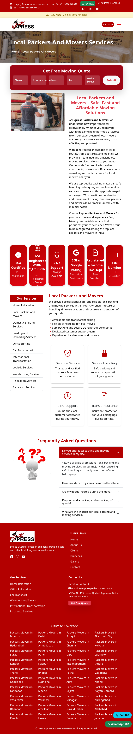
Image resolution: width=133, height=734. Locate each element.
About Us (76, 545)
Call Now (108, 24)
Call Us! (124, 713)
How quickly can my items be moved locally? (89, 483)
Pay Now (89, 3)
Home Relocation (23, 305)
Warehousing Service (26, 374)
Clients (74, 550)
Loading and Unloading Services (24, 335)
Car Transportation (24, 350)
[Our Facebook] (11, 556)
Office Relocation (20, 589)
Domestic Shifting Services (24, 324)
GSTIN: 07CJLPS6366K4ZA (26, 7)
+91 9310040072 (68, 4)
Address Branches (110, 2)
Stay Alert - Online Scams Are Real (68, 14)
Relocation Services (24, 381)
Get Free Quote (79, 603)
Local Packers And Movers (24, 314)
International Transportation (22, 359)
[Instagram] (90, 9)
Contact (75, 567)
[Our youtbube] (23, 556)
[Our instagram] (17, 556)
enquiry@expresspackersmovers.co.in (34, 4)
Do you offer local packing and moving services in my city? (85, 452)
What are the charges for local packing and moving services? (88, 513)
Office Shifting (21, 343)
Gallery (74, 561)
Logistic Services (23, 367)
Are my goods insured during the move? (86, 491)
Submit (111, 80)
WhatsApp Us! (120, 722)
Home (15, 51)
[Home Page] (22, 24)
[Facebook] (83, 9)
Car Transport (18, 595)
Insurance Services (24, 387)
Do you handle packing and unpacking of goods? (87, 501)
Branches (76, 556)
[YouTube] (97, 9)
